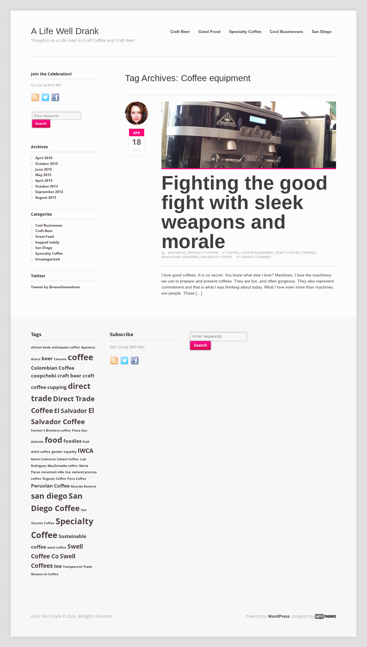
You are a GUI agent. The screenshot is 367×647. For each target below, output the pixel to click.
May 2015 (43, 174)
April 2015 (43, 180)
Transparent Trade (77, 567)
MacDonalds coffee (63, 466)
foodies (72, 441)
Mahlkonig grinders (180, 257)
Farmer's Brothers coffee (51, 430)
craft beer (69, 375)
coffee (232, 252)
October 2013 (46, 186)
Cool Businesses (286, 31)
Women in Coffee (44, 574)
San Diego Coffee (216, 257)
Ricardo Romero (83, 486)
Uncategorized (47, 259)
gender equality (64, 452)
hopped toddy (47, 242)
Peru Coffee (76, 479)
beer (47, 358)
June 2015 (43, 169)
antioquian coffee (66, 347)
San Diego (322, 31)
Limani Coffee (68, 459)
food (53, 439)
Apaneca (88, 347)
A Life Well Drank (65, 31)
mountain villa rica (56, 472)
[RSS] (35, 97)
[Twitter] (45, 97)
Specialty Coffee (245, 31)
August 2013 (45, 197)
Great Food (209, 31)
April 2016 (43, 157)
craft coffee (287, 252)
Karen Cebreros (43, 459)
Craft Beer (180, 31)
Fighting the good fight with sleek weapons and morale (244, 212)
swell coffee (56, 547)
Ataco (35, 359)
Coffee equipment (257, 252)
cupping (308, 252)
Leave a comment (256, 257)
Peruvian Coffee (50, 485)
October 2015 (46, 163)
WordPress (279, 616)
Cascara (60, 359)
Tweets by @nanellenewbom (55, 286)
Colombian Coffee (52, 368)
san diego (49, 495)
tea (58, 566)
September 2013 (49, 191)
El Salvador (70, 411)
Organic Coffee (54, 479)
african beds (40, 347)
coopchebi (43, 375)
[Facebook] (55, 97)
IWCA (85, 451)
